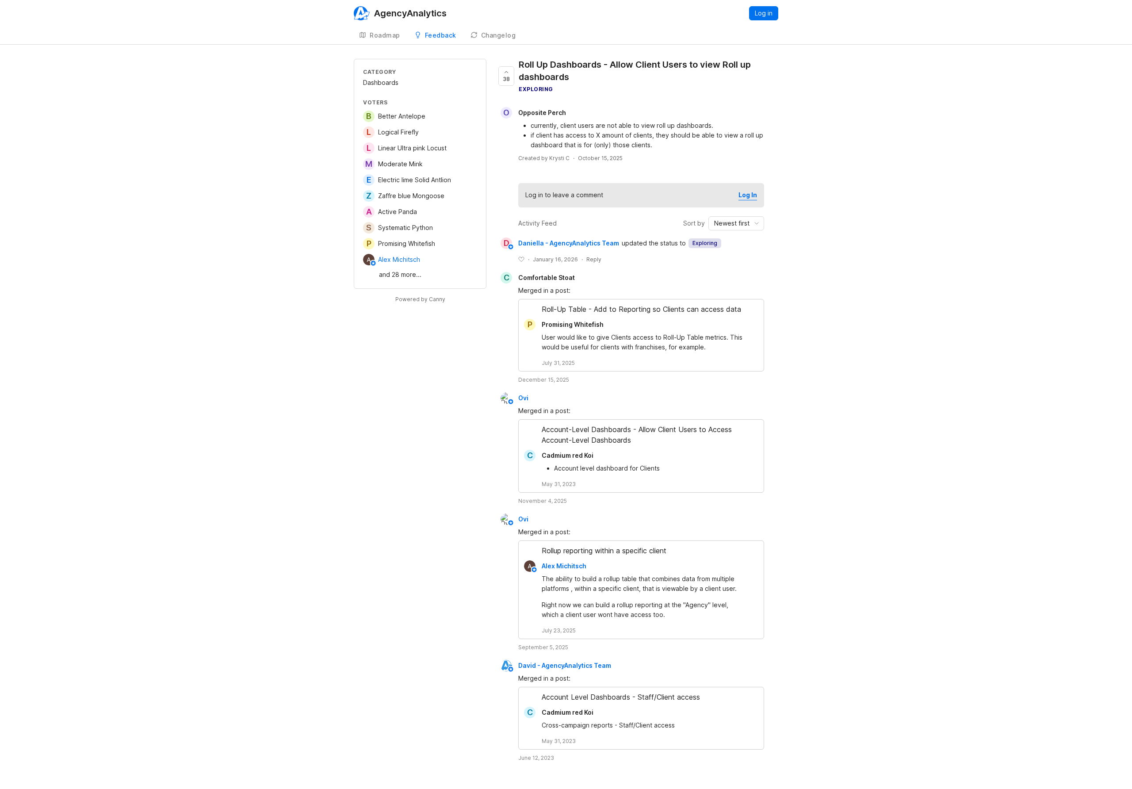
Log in (764, 13)
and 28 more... (400, 274)
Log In (747, 195)
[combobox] (736, 223)
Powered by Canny (420, 299)
